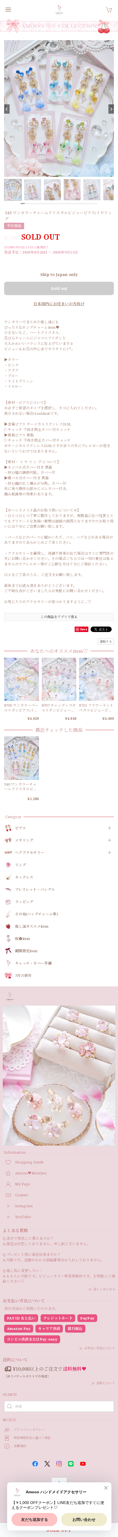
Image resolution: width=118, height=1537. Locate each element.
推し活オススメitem (31, 926)
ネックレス (24, 877)
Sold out (59, 288)
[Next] (111, 109)
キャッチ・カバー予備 (33, 963)
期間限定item (26, 951)
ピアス (20, 828)
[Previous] (7, 109)
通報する (106, 641)
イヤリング (24, 840)
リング (20, 865)
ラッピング (24, 902)
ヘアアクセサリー (29, 853)
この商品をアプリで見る (58, 617)
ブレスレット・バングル (35, 889)
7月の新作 (23, 976)
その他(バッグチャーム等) (36, 914)
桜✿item (22, 939)
